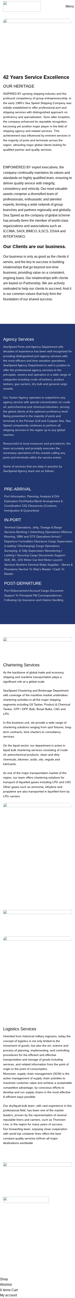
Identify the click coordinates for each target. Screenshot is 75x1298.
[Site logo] (21, 6)
